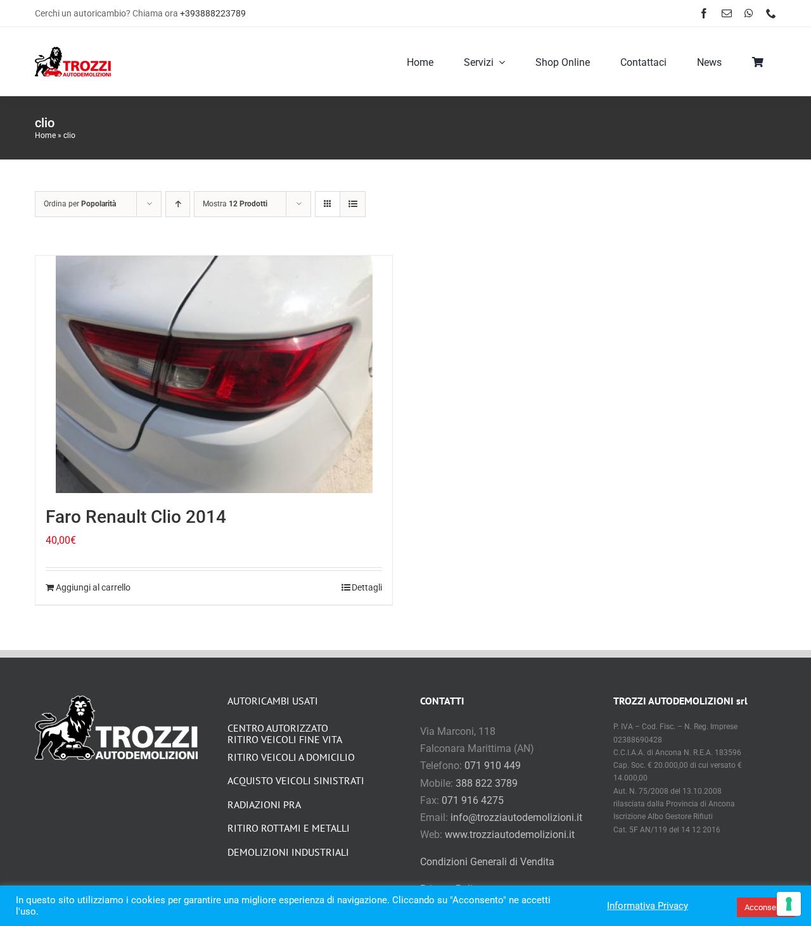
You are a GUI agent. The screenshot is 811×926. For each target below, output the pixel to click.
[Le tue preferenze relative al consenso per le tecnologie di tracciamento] (789, 904)
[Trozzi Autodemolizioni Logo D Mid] (73, 52)
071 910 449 (492, 766)
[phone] (771, 13)
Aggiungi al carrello (93, 587)
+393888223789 (213, 13)
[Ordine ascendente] (177, 204)
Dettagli (367, 587)
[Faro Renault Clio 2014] (213, 374)
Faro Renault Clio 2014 (136, 516)
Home (45, 135)
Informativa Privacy (647, 905)
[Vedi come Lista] (352, 204)
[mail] (727, 13)
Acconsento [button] (766, 907)
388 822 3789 (487, 783)
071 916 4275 (473, 800)
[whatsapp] (748, 13)
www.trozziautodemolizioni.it (510, 835)
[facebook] (704, 13)
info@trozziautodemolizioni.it (516, 817)
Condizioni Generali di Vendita (487, 862)
